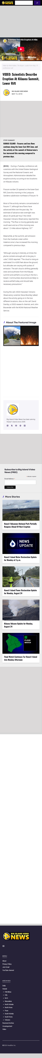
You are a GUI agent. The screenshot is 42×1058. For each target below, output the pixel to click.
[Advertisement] (21, 21)
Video (4, 1029)
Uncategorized (7, 1026)
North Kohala (9, 1004)
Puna (6, 1011)
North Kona (8, 1007)
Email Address (9, 479)
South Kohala (9, 1014)
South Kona (8, 1017)
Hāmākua (8, 992)
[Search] (37, 3)
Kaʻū (6, 998)
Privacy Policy (7, 964)
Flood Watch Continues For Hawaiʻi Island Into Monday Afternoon (20, 658)
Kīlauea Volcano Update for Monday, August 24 (18, 625)
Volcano (7, 1020)
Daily (4, 986)
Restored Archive (8, 1023)
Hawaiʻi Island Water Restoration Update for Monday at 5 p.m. (20, 558)
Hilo (6, 995)
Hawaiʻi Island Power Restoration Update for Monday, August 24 (20, 592)
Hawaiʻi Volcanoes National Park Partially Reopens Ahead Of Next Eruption (20, 525)
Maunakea (8, 1001)
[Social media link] (7, 426)
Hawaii (4, 989)
